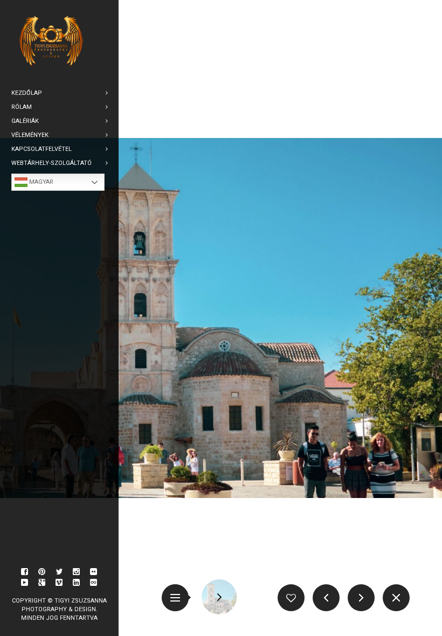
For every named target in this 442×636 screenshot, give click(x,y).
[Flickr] (93, 571)
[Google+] (42, 582)
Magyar (40, 181)
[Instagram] (76, 571)
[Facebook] (24, 571)
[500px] (93, 582)
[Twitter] (59, 571)
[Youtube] (24, 582)
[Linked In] (76, 582)
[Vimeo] (59, 582)
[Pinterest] (42, 571)
